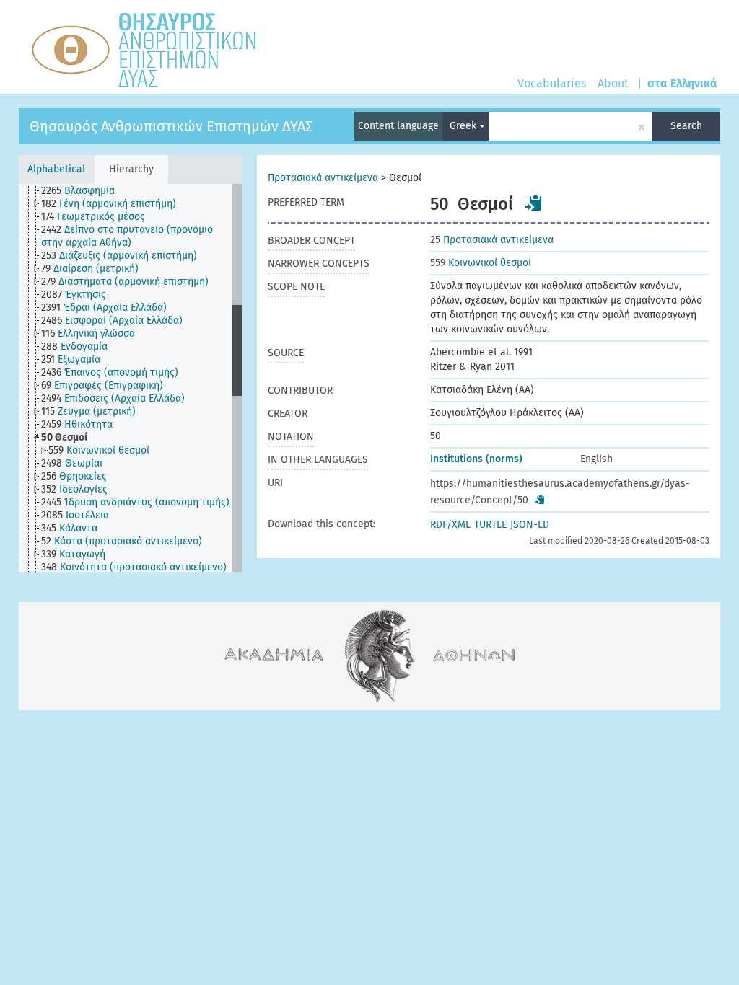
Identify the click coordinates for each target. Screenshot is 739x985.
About (613, 83)
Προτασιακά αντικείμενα (323, 178)
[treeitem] (84, 191)
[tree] (130, 378)
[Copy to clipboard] (534, 202)
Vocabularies (551, 83)
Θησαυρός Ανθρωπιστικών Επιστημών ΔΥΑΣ (171, 126)
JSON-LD (529, 524)
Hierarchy (131, 169)
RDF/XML (450, 524)
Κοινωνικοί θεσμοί (480, 263)
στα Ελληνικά (682, 83)
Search (686, 126)
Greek (464, 126)
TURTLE (490, 524)
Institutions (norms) (476, 459)
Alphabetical (56, 169)
